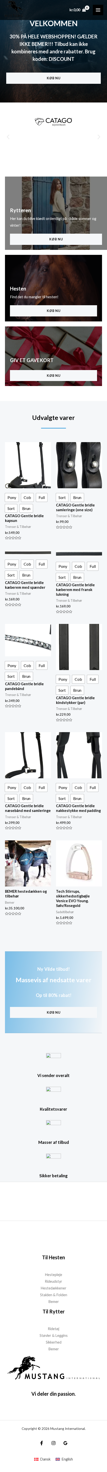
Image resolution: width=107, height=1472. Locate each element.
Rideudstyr (53, 1281)
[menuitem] (42, 1459)
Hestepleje (53, 1275)
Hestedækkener (53, 1288)
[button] (8, 137)
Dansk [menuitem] (45, 1459)
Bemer (53, 1301)
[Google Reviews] (65, 1443)
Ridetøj (53, 1329)
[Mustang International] (14, 10)
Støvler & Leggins (54, 1335)
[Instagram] (53, 1443)
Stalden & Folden (53, 1295)
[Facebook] (41, 1443)
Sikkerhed (53, 1342)
